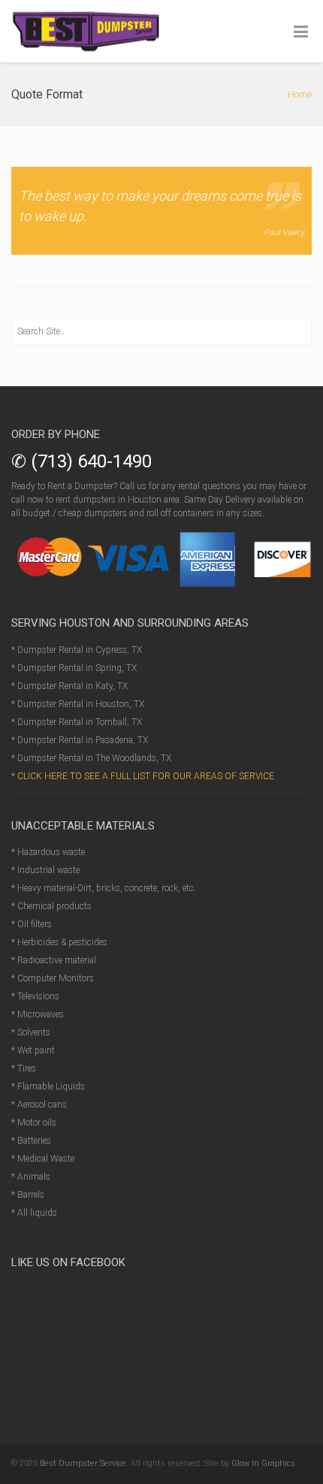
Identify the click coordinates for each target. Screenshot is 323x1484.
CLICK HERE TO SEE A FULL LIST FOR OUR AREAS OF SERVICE (145, 776)
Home (300, 94)
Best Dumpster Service (83, 1463)
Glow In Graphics (263, 1463)
